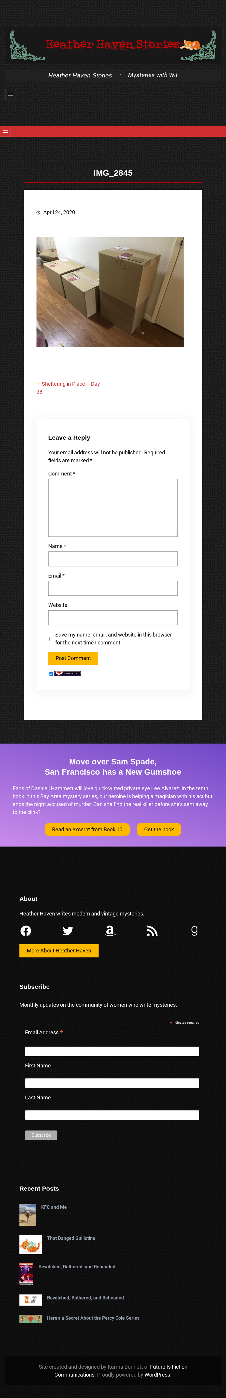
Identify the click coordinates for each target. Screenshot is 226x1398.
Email (56, 576)
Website (57, 605)
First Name (38, 1065)
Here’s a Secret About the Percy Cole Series (93, 1318)
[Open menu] (10, 94)
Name (57, 546)
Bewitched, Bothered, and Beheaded (77, 1267)
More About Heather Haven (59, 950)
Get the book (159, 829)
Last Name (38, 1097)
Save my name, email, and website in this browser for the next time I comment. (113, 639)
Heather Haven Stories (80, 75)
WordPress (157, 1375)
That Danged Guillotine (71, 1238)
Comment (61, 473)
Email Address (44, 1033)
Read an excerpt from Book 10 (87, 829)
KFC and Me (54, 1207)
